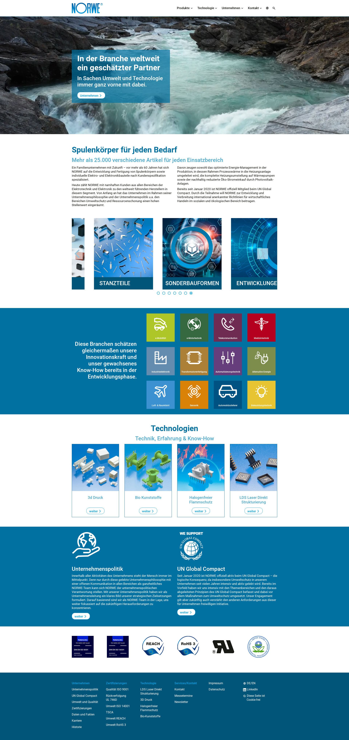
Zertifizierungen (82, 708)
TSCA (109, 712)
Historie (77, 727)
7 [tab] (191, 293)
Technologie (205, 8)
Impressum (216, 683)
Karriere (77, 720)
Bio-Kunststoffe (150, 716)
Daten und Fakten (83, 714)
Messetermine (183, 695)
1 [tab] (158, 293)
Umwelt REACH (115, 718)
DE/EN (251, 683)
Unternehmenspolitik (85, 689)
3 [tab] (169, 293)
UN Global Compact (84, 695)
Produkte (183, 8)
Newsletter (181, 702)
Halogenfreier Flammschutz (149, 708)
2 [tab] (163, 293)
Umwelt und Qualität (85, 702)
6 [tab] (185, 293)
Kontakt (253, 8)
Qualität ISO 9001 (117, 689)
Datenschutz (217, 689)
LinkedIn (252, 689)
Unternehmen (231, 8)
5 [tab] (180, 293)
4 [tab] (174, 293)
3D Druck (146, 699)
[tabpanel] (101, 253)
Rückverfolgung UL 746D (116, 697)
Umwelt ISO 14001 (118, 706)
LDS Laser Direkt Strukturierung (151, 691)
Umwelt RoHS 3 (116, 725)
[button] (267, 8)
